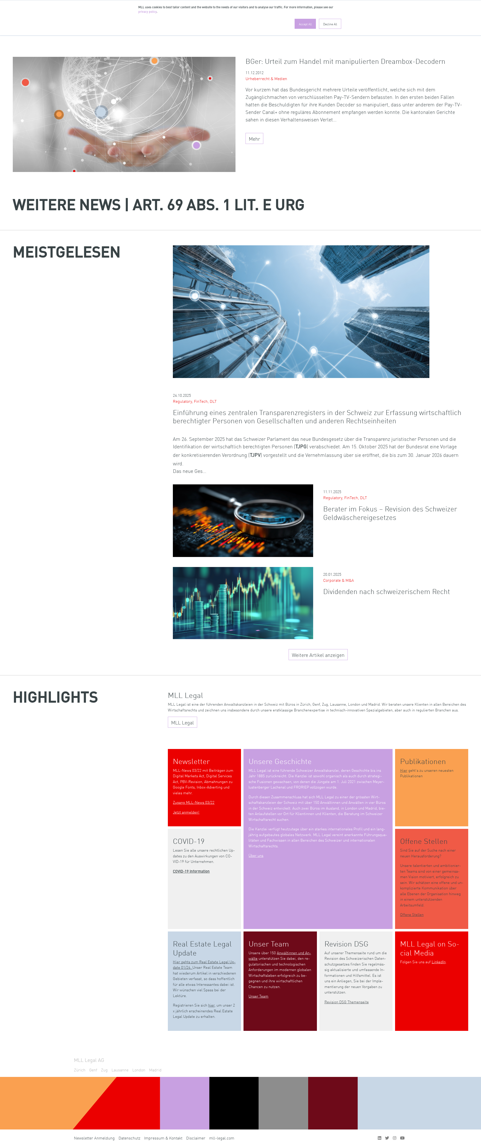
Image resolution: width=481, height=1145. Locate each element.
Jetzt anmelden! (186, 812)
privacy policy (147, 12)
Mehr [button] (254, 138)
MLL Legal (182, 722)
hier (211, 1005)
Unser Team (258, 996)
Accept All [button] (305, 24)
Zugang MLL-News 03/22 (193, 802)
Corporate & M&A (338, 580)
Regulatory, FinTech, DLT (195, 401)
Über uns (256, 855)
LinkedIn (439, 962)
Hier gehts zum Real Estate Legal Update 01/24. (204, 964)
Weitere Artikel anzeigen (318, 654)
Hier (403, 770)
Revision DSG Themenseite (346, 1002)
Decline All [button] (330, 24)
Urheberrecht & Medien (266, 78)
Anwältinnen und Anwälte (280, 955)
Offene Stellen (412, 914)
